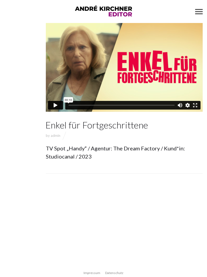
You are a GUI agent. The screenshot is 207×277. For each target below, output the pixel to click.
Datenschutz (114, 273)
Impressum (92, 273)
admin (55, 135)
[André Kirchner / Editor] (103, 11)
